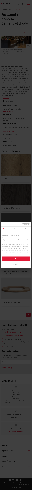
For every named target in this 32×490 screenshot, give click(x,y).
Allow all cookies (16, 258)
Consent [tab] (5, 229)
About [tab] (26, 229)
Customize (15, 264)
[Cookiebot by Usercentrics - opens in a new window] (22, 224)
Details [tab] (16, 229)
